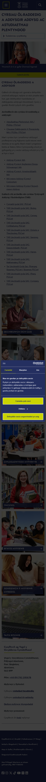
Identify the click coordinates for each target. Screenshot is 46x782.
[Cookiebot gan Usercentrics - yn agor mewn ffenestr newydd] (33, 363)
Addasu (22, 409)
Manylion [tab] (23, 370)
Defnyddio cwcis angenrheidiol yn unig (23, 416)
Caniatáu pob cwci (23, 401)
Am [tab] (37, 370)
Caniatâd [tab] (8, 370)
